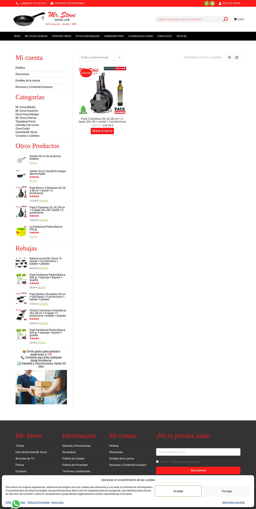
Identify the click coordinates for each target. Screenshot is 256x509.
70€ (49, 354)
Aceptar (178, 491)
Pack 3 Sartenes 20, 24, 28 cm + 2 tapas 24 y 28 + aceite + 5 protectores (102, 120)
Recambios (69, 452)
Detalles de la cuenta (28, 80)
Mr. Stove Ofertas (26, 118)
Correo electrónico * (169, 445)
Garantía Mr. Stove (26, 132)
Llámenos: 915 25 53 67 (33, 3)
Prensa (20, 465)
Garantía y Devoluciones (76, 445)
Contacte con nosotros (69, 3)
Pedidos (20, 67)
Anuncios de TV (25, 458)
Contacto (21, 471)
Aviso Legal (58, 502)
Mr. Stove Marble (25, 107)
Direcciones (22, 74)
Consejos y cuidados (28, 135)
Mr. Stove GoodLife (27, 110)
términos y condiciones (186, 461)
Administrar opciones (233, 502)
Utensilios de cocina (27, 125)
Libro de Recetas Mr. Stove (31, 452)
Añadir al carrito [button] (102, 131)
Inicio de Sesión (231, 3)
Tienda (20, 445)
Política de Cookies (73, 458)
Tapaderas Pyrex (26, 121)
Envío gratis (34, 351)
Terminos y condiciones (76, 471)
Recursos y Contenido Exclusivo (34, 87)
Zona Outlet (23, 128)
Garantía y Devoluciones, (38, 363)
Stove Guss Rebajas (27, 114)
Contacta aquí (34, 357)
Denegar (227, 491)
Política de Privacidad (38, 502)
